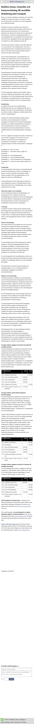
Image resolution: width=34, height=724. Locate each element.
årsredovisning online (20, 516)
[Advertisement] (17, 552)
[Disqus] (17, 595)
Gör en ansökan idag (23, 530)
